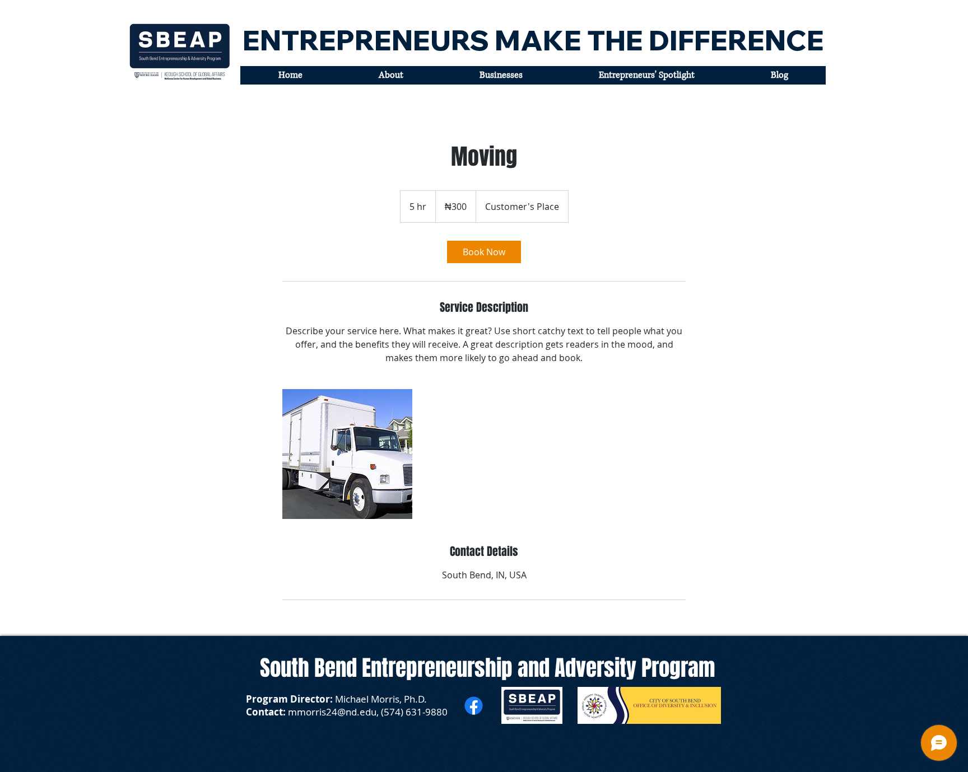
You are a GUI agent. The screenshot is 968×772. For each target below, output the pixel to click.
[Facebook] (474, 706)
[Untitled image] (347, 454)
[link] (484, 252)
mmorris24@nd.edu (332, 711)
